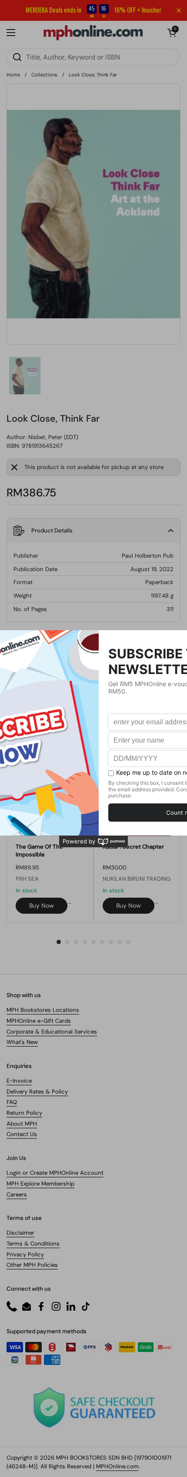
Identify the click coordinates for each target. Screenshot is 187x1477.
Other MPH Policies (32, 1265)
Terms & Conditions (33, 1243)
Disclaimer (20, 1232)
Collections (44, 75)
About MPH (22, 1123)
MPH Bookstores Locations (43, 1010)
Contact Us (22, 1134)
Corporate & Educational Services (52, 1031)
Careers (17, 1194)
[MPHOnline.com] (93, 32)
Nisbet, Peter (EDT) (53, 437)
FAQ (12, 1102)
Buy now (41, 905)
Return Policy (24, 1113)
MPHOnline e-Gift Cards (39, 1020)
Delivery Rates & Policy (37, 1091)
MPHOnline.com (117, 1466)
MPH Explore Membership (40, 1183)
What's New (22, 1042)
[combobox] (93, 57)
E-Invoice (19, 1080)
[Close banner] (179, 10)
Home (13, 75)
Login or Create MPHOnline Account (55, 1172)
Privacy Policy (25, 1254)
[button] (171, 32)
